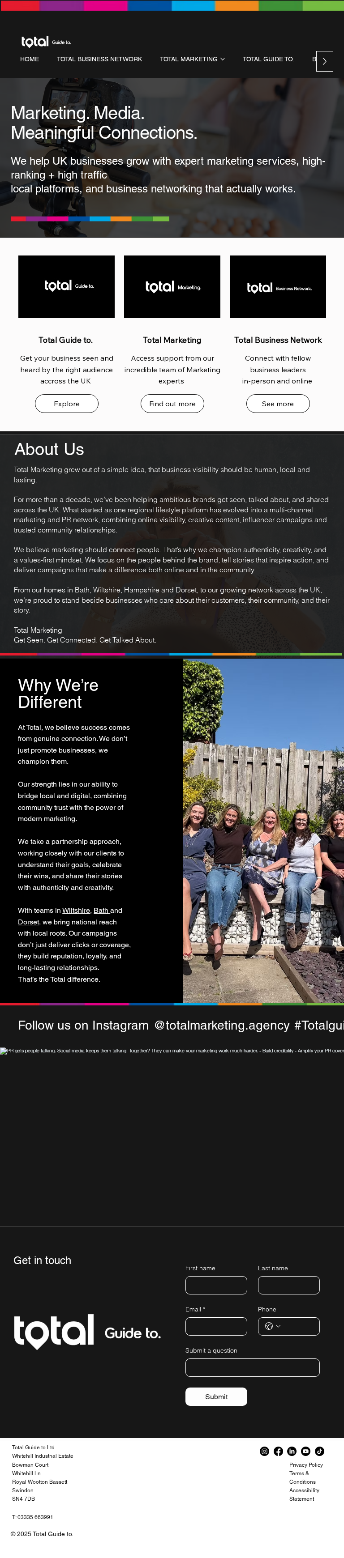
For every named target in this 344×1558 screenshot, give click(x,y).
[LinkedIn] (292, 1451)
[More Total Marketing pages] (222, 59)
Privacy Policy (306, 1465)
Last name (273, 1268)
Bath (102, 910)
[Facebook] (278, 1451)
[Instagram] (264, 1451)
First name (200, 1268)
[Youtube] (305, 1451)
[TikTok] (319, 1451)
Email (195, 1309)
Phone (267, 1309)
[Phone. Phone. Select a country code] (273, 1326)
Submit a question (211, 1350)
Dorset (28, 922)
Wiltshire (76, 910)
